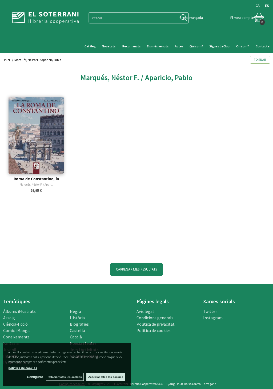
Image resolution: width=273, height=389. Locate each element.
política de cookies (22, 368)
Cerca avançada (191, 17)
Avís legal (145, 311)
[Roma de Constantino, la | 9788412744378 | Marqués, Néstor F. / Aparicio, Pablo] (36, 135)
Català (76, 336)
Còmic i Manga (16, 330)
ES (267, 5)
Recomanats (131, 46)
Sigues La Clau (219, 46)
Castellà (77, 330)
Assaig (9, 317)
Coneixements (16, 336)
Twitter (210, 311)
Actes (179, 46)
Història (77, 317)
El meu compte (242, 17)
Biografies (79, 324)
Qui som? (196, 46)
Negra (75, 311)
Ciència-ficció (15, 324)
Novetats (109, 46)
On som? (243, 46)
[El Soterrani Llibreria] (45, 20)
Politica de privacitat (155, 324)
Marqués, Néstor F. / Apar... (36, 184)
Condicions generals (154, 317)
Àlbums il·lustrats (19, 311)
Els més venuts (158, 46)
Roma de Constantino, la (36, 178)
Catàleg (90, 46)
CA (257, 5)
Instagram (213, 317)
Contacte (263, 46)
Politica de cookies (153, 330)
